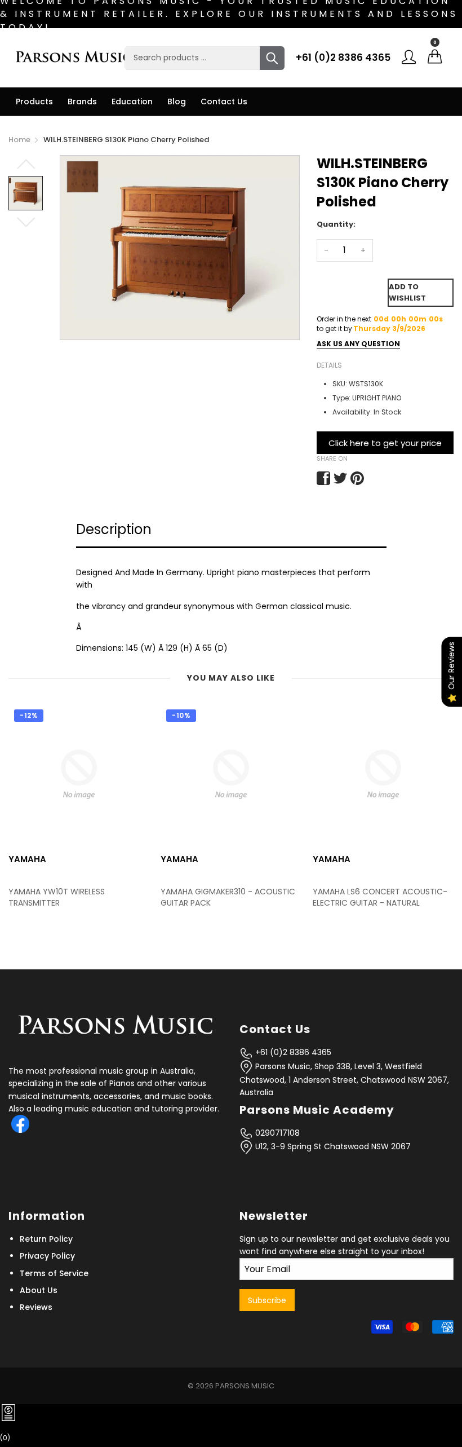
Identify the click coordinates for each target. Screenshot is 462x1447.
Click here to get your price (385, 443)
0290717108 (276, 1133)
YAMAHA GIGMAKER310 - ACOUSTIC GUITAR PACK (80, 897)
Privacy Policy (47, 1255)
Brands (82, 101)
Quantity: (336, 224)
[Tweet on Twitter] (340, 478)
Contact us (224, 101)
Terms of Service (54, 1273)
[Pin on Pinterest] (357, 478)
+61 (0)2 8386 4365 (343, 57)
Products (34, 101)
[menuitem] (34, 101)
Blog (176, 101)
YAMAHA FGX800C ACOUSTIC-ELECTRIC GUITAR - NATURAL (376, 897)
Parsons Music (244, 1385)
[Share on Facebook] (323, 478)
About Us (38, 1290)
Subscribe (267, 1300)
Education (132, 101)
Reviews (36, 1307)
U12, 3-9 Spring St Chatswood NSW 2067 (332, 1146)
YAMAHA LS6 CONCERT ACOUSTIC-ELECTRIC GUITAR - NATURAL (232, 897)
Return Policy (46, 1239)
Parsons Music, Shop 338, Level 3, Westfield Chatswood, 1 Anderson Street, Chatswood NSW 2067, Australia (344, 1080)
